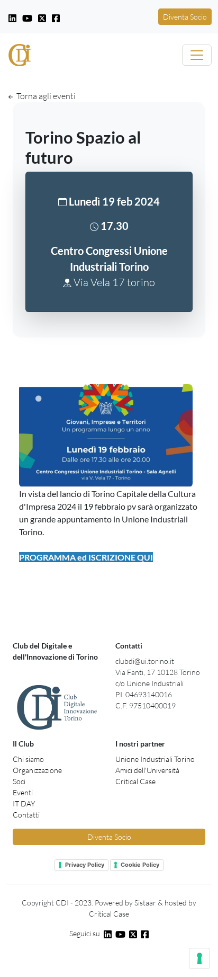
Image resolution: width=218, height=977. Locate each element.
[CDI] (19, 55)
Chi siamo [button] (28, 758)
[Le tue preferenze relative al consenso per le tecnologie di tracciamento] (199, 958)
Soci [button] (19, 781)
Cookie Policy (140, 864)
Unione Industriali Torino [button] (155, 758)
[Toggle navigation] (197, 55)
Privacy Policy (84, 864)
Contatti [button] (26, 814)
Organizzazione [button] (37, 770)
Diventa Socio (185, 16)
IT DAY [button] (24, 803)
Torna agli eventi (45, 96)
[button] (13, 17)
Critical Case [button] (135, 781)
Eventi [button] (23, 792)
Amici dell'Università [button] (147, 770)
